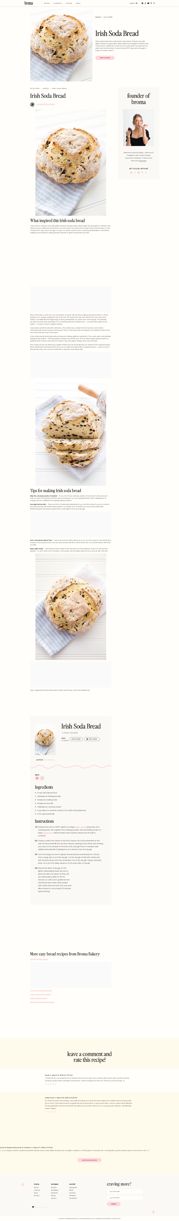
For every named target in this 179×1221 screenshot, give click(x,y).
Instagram (73, 1187)
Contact (37, 1190)
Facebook (73, 1198)
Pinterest (72, 1196)
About (36, 1187)
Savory (53, 1198)
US (37, 778)
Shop (36, 1193)
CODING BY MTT (116, 1218)
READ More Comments (89, 1160)
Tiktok (71, 1190)
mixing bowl (48, 833)
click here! (142, 161)
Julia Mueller (49, 760)
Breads (98, 17)
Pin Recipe (77, 739)
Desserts (54, 1193)
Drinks (53, 1196)
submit (113, 1204)
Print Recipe (93, 739)
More (36, 1184)
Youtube (72, 1193)
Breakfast (54, 1190)
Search (136, 3)
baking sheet (80, 827)
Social (72, 1184)
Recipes (54, 1184)
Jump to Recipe (105, 58)
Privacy (36, 1196)
